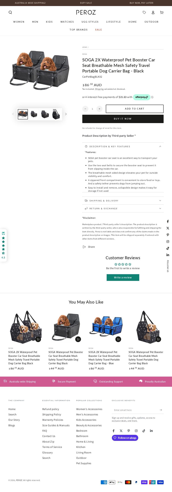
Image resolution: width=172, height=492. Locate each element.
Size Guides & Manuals (56, 425)
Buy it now (123, 118)
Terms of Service (52, 447)
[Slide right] (66, 114)
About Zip (48, 441)
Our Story (14, 420)
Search (12, 414)
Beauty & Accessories (89, 425)
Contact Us (48, 436)
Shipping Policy (51, 414)
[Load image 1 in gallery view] (23, 114)
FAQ (44, 430)
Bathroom (82, 436)
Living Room (83, 452)
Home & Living (85, 441)
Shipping (99, 89)
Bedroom (81, 430)
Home (84, 47)
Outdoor (81, 458)
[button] (10, 12)
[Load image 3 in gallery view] (45, 114)
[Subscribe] (162, 410)
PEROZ (19, 480)
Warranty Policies (52, 420)
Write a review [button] (123, 277)
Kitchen (80, 447)
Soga (84, 54)
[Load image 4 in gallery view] (56, 114)
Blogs (11, 425)
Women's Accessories (89, 409)
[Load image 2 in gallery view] (34, 114)
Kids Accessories (86, 420)
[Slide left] (13, 114)
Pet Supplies (83, 463)
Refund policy (50, 409)
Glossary (47, 452)
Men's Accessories (87, 414)
